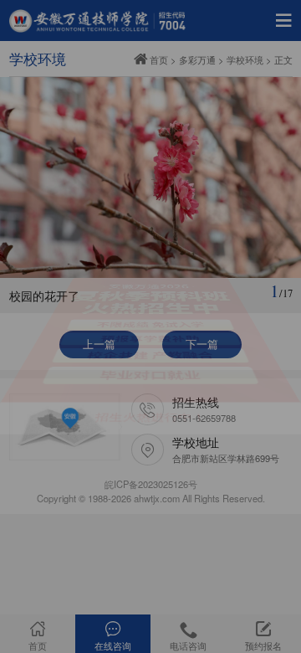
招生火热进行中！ (151, 457)
